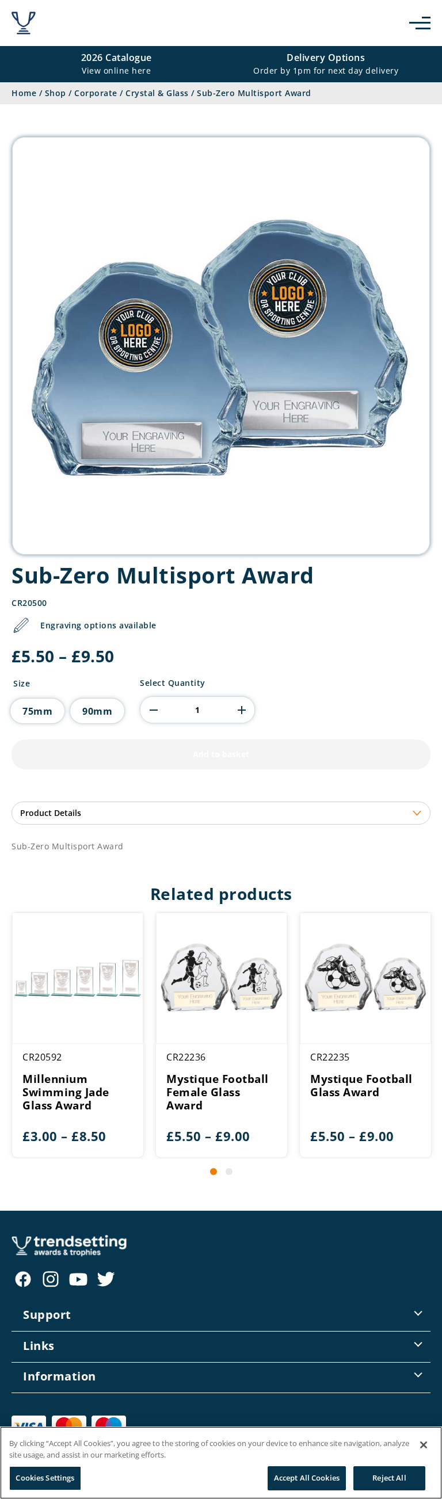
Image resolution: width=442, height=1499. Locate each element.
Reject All (389, 1478)
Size (21, 683)
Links (39, 1345)
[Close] (423, 1445)
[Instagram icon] (50, 1279)
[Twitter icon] (105, 1279)
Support (47, 1314)
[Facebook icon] (23, 1279)
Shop (55, 92)
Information (59, 1376)
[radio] (37, 711)
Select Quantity (172, 683)
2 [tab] (229, 1171)
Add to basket (221, 754)
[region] (221, 1462)
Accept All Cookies (307, 1478)
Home (24, 92)
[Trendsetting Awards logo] (24, 23)
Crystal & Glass (157, 92)
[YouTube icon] (78, 1279)
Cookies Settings (45, 1478)
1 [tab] (213, 1171)
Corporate (95, 92)
